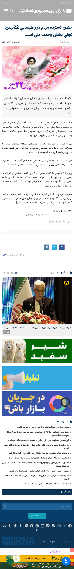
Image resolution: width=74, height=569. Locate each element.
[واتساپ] (37, 531)
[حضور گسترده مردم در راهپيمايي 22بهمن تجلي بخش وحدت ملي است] (37, 70)
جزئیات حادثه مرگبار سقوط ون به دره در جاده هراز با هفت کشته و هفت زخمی (36, 477)
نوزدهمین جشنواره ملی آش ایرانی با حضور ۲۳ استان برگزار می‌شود (38, 440)
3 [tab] (8, 273)
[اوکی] (9, 526)
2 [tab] (12, 273)
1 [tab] (16, 273)
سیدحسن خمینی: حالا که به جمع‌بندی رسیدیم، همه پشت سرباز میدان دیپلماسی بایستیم (37, 433)
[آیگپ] (42, 526)
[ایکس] (64, 526)
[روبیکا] (59, 526)
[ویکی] (4, 526)
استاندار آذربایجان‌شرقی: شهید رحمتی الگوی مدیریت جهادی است (39, 458)
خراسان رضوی (32, 215)
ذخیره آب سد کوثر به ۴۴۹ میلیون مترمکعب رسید (47, 484)
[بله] (48, 526)
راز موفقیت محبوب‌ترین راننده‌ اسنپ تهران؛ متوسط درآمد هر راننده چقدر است (36, 446)
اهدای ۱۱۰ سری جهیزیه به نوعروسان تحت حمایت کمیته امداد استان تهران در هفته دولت (35, 464)
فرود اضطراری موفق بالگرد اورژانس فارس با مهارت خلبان (43, 427)
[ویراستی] (26, 526)
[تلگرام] (70, 526)
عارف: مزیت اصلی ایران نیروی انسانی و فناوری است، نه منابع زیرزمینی (38, 328)
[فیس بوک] (20, 526)
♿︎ (66, 561)
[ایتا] (37, 526)
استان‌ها (45, 215)
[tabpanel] (37, 306)
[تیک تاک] (15, 526)
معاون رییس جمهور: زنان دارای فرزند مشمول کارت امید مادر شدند (39, 471)
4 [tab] (4, 273)
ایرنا (42, 11)
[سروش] (31, 526)
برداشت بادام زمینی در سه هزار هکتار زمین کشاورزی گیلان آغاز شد (39, 453)
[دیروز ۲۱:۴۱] (37, 300)
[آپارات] (53, 526)
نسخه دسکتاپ (37, 516)
